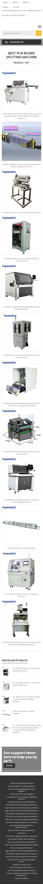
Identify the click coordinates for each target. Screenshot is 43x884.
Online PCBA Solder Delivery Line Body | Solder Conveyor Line (21, 453)
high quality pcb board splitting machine (21, 851)
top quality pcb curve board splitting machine (21, 798)
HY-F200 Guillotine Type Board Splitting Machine (21, 213)
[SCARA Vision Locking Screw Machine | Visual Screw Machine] (21, 332)
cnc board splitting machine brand (21, 870)
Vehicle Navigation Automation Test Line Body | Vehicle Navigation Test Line (21, 165)
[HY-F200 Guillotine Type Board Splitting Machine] (21, 189)
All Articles (22, 833)
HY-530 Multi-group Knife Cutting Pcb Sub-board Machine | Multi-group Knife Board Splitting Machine (21, 116)
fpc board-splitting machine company (21, 822)
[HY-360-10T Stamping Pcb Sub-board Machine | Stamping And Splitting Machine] (21, 619)
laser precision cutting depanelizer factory (21, 860)
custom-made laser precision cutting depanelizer (21, 874)
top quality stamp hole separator (21, 839)
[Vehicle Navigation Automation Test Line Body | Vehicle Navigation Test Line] (21, 141)
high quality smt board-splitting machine (21, 811)
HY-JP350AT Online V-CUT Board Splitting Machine (26, 669)
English (5, 2)
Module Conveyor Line (21, 864)
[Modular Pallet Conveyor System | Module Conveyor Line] (21, 235)
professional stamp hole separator (21, 802)
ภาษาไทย (16, 7)
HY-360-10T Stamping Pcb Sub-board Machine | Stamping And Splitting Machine (21, 643)
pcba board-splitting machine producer (21, 814)
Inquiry (9, 765)
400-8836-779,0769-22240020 (13, 15)
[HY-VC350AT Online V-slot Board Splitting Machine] (21, 571)
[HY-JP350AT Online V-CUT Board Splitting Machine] (6, 672)
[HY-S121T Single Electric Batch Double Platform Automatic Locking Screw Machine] (21, 380)
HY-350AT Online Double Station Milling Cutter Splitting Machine (21, 308)
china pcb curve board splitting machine (21, 819)
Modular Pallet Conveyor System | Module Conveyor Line (22, 259)
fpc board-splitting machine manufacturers (21, 826)
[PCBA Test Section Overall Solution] (21, 525)
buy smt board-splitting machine (21, 830)
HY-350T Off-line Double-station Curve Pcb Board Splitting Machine (21, 501)
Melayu (5, 7)
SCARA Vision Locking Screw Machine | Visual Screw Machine (21, 356)
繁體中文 (26, 2)
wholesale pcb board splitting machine (21, 805)
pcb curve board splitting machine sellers (21, 845)
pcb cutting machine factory (21, 867)
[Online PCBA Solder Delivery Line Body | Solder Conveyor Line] (21, 428)
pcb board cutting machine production (21, 857)
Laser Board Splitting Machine (21, 783)
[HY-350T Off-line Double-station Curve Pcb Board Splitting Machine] (21, 476)
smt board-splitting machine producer (21, 854)
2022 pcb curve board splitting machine (21, 816)
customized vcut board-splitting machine (21, 808)
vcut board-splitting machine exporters (21, 836)
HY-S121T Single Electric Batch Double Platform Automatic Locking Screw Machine (21, 404)
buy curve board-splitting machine (21, 842)
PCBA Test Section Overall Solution (21, 548)
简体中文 (15, 2)
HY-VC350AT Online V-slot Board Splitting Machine (21, 595)
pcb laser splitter (21, 878)
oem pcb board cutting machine (21, 786)
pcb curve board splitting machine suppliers (21, 790)
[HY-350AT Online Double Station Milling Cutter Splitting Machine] (21, 283)
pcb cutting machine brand (21, 848)
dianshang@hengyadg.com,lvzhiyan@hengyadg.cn (21, 10)
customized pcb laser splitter (21, 794)
